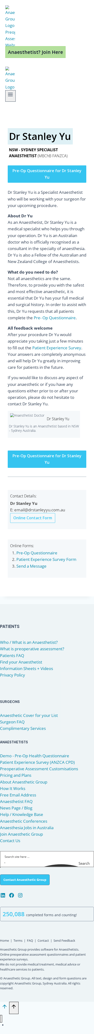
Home (4, 940)
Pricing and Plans (15, 775)
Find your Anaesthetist (21, 662)
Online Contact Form (32, 517)
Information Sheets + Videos (26, 668)
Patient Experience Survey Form (46, 559)
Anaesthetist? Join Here (35, 52)
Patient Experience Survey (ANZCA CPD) (37, 762)
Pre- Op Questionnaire (55, 317)
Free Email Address (18, 795)
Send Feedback (64, 940)
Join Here (24, 1025)
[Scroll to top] (4, 1007)
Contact (43, 940)
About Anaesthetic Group (23, 782)
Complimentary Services (23, 728)
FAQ (30, 940)
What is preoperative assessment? (32, 649)
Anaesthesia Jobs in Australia (27, 827)
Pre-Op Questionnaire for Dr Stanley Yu (47, 174)
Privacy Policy (12, 675)
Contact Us (10, 840)
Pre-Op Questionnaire (36, 553)
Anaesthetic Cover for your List (29, 715)
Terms (17, 940)
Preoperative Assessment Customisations (39, 768)
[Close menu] (1, 1018)
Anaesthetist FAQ (16, 801)
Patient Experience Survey (56, 348)
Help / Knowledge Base (21, 814)
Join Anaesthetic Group (21, 834)
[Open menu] (10, 96)
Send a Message (31, 566)
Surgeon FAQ (12, 722)
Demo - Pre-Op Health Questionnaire (34, 755)
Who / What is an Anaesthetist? (29, 642)
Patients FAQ (12, 655)
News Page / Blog (16, 808)
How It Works (12, 788)
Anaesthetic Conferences (23, 821)
